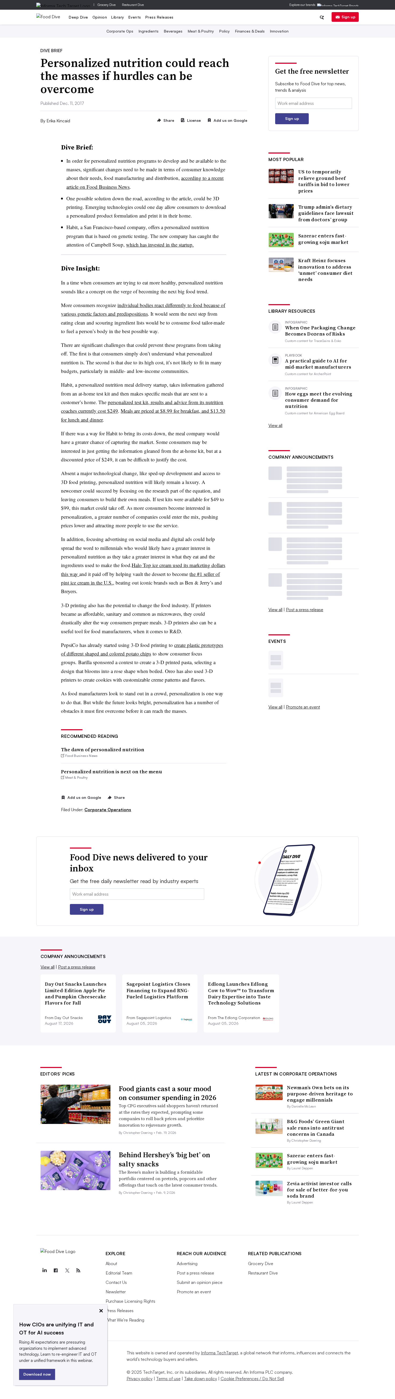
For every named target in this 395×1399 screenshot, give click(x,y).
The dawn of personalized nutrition (102, 749)
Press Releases (159, 17)
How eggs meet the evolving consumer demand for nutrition (319, 400)
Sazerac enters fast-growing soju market (323, 239)
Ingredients (149, 31)
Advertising (187, 1263)
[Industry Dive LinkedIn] (44, 1270)
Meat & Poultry (201, 31)
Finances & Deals (250, 31)
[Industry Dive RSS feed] (78, 1270)
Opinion (99, 17)
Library (117, 17)
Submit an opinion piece (199, 1282)
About (111, 1263)
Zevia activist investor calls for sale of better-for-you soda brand (319, 1189)
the (193, 574)
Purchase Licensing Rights (130, 1301)
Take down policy (200, 1378)
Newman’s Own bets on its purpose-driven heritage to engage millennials (320, 1093)
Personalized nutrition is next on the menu (111, 771)
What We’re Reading (125, 1320)
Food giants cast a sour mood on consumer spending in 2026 (167, 1093)
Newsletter (116, 1291)
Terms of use (168, 1378)
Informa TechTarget (219, 1352)
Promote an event (303, 707)
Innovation (279, 31)
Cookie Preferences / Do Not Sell (252, 1378)
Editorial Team (119, 1273)
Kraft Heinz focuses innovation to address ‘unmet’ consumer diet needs (325, 270)
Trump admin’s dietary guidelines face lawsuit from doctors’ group (326, 213)
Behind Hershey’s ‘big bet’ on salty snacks (164, 1159)
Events (134, 17)
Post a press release (304, 609)
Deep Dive (78, 17)
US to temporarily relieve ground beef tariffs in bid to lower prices (324, 181)
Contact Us (116, 1282)
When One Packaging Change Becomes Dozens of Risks (320, 331)
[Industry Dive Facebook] (56, 1270)
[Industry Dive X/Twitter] (67, 1270)
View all (275, 425)
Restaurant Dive (133, 5)
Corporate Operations (107, 809)
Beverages (173, 31)
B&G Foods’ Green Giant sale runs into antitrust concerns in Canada (315, 1127)
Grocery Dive (107, 5)
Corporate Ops (119, 31)
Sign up (349, 17)
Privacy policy (140, 1378)
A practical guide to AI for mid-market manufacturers (318, 364)
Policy (224, 31)
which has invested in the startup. (160, 244)
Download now (37, 1374)
